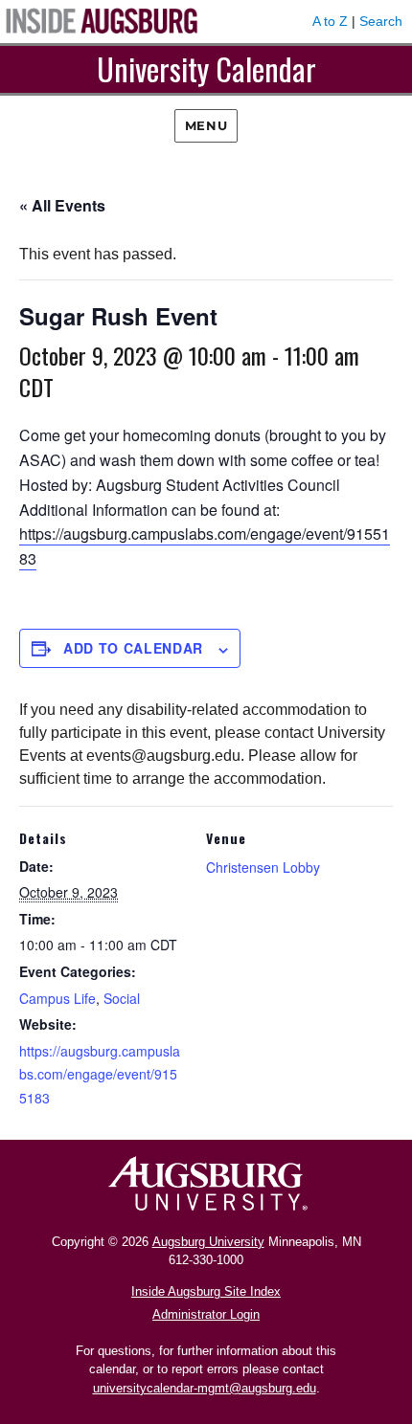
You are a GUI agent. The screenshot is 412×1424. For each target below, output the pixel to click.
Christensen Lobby (263, 867)
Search (380, 21)
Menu (206, 125)
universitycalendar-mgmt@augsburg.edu (204, 1388)
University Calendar (206, 68)
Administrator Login (206, 1314)
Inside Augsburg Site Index (206, 1291)
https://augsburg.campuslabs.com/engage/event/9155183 (99, 1074)
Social (121, 998)
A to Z (330, 21)
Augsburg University (208, 1242)
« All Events (62, 205)
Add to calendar (133, 647)
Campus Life (57, 998)
